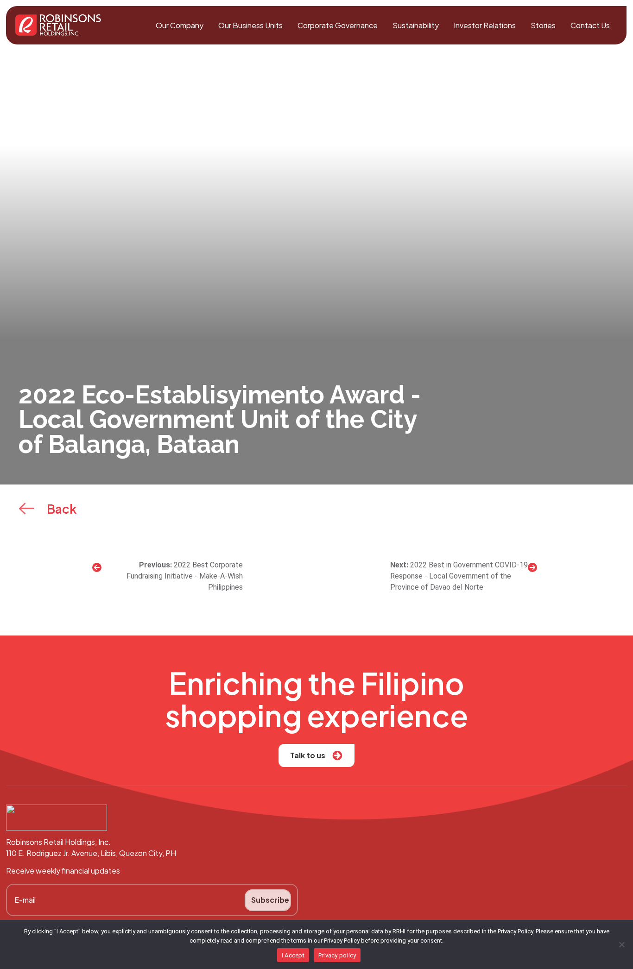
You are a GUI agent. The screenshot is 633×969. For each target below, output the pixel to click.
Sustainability (415, 25)
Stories (543, 25)
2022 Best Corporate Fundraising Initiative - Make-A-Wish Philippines (185, 575)
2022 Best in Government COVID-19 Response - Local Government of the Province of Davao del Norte (459, 575)
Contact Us (590, 25)
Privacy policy (337, 955)
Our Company (179, 25)
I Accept (293, 955)
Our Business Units (250, 25)
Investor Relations (485, 25)
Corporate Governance (338, 25)
